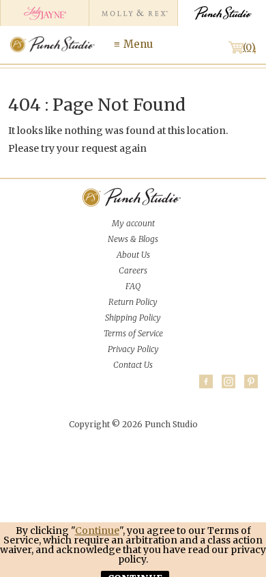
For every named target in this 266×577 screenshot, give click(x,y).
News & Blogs (133, 239)
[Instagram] (228, 381)
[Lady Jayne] (44, 13)
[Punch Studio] (221, 13)
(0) (249, 47)
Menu (138, 44)
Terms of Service (133, 333)
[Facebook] (206, 381)
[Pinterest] (251, 381)
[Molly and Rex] (133, 13)
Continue (97, 530)
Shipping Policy (133, 317)
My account (133, 223)
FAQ (133, 286)
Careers (133, 270)
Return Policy (133, 302)
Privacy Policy (133, 349)
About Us (133, 255)
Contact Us (133, 365)
